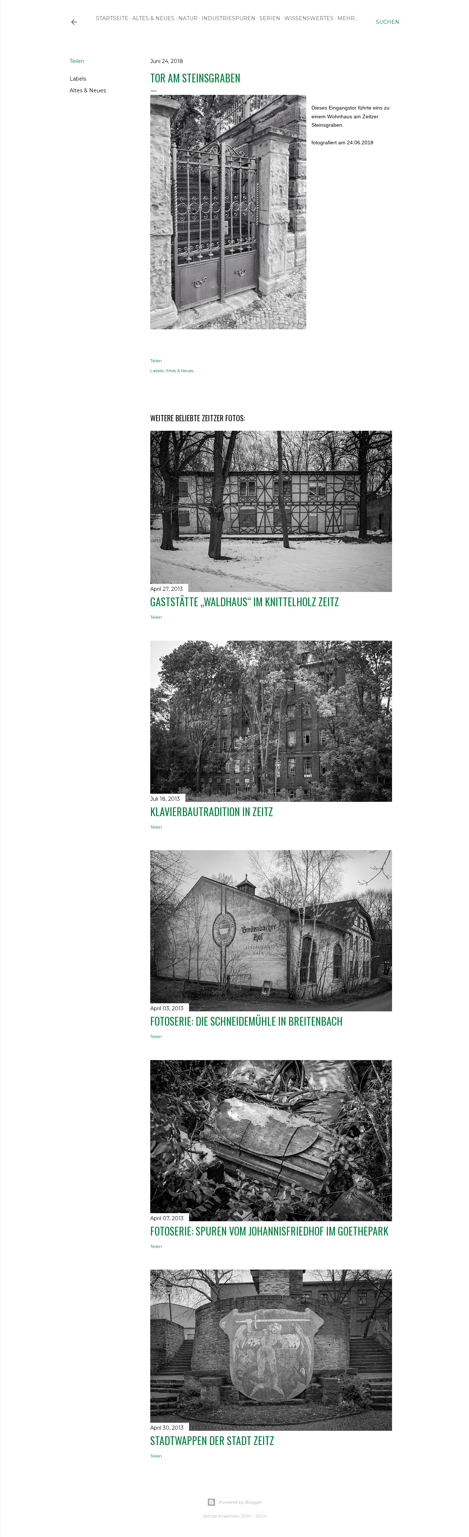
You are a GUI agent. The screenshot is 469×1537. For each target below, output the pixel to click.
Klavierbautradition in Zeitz (211, 811)
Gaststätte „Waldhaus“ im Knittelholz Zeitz (244, 601)
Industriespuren (228, 18)
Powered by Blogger (240, 1502)
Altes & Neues (153, 18)
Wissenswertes (308, 18)
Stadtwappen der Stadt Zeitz (212, 1440)
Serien (269, 18)
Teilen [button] (77, 61)
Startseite (112, 18)
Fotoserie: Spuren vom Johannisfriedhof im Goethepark (269, 1230)
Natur (187, 18)
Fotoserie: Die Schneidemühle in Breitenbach (246, 1021)
